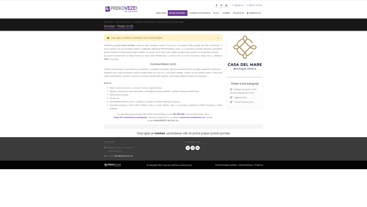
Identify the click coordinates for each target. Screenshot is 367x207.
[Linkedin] (226, 5)
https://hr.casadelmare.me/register (130, 117)
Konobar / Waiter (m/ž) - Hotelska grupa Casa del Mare (158, 22)
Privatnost (258, 165)
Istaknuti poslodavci (199, 13)
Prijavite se (254, 13)
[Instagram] (221, 5)
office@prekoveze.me (123, 156)
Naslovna (161, 13)
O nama (226, 13)
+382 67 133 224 (255, 5)
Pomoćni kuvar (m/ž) (243, 102)
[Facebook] (216, 5)
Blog (215, 13)
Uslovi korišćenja (245, 165)
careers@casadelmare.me (192, 117)
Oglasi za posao (177, 13)
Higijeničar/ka (240, 97)
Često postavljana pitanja (226, 165)
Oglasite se (239, 5)
